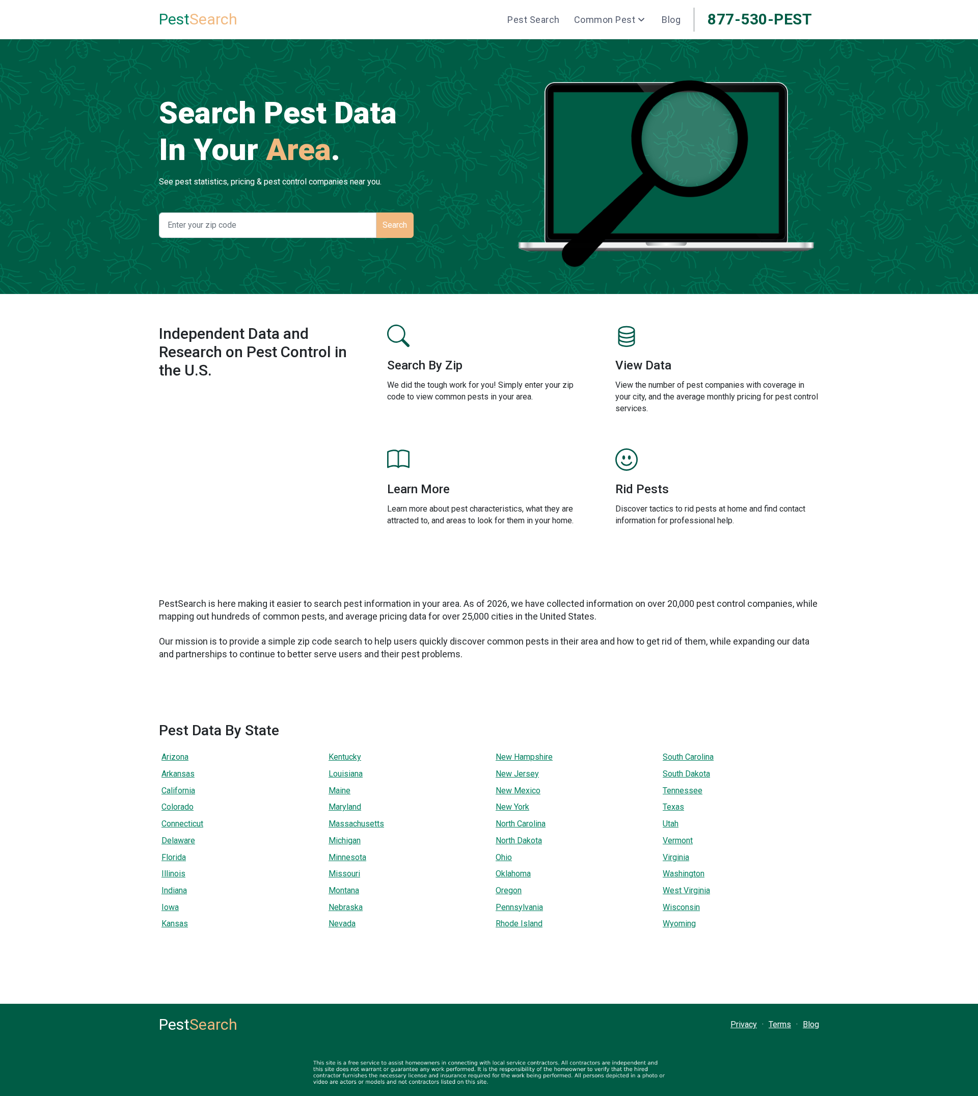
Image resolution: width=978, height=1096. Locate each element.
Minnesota (347, 857)
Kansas (174, 923)
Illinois (173, 873)
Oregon (509, 890)
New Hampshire (524, 757)
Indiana (174, 890)
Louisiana (346, 774)
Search (198, 19)
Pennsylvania (519, 907)
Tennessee (682, 790)
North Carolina (521, 823)
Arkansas (178, 774)
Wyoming (679, 923)
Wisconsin (681, 907)
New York (512, 807)
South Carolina (688, 757)
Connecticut (182, 823)
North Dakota (519, 840)
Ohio (504, 857)
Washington (683, 873)
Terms (780, 1024)
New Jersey (517, 774)
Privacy (743, 1024)
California (178, 790)
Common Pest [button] (605, 19)
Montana (344, 890)
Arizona (174, 757)
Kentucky (345, 757)
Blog (671, 19)
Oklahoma (513, 873)
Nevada (342, 923)
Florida (173, 857)
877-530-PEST (760, 19)
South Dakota (686, 774)
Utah (670, 823)
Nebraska (346, 907)
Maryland (345, 807)
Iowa (170, 907)
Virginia (676, 857)
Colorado (177, 807)
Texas (673, 807)
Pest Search (533, 19)
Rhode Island (519, 923)
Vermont (678, 840)
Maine (339, 790)
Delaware (178, 840)
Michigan (345, 840)
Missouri (344, 873)
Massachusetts (356, 823)
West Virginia (686, 890)
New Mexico (518, 790)
